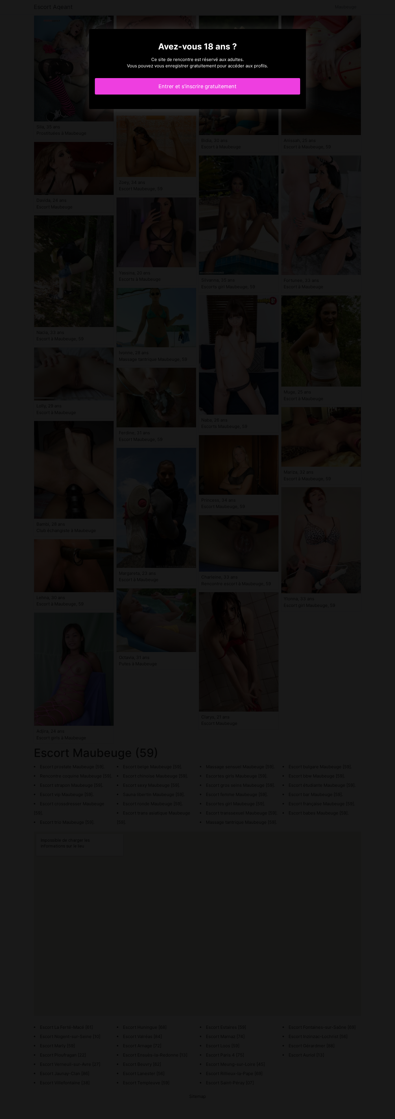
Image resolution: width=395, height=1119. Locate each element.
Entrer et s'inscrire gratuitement (197, 86)
